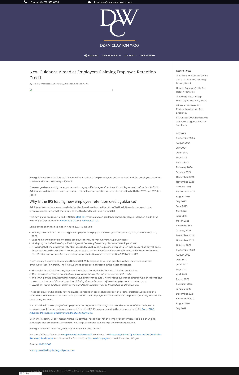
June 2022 (181, 264)
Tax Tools (129, 55)
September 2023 (185, 191)
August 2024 (183, 143)
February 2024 (184, 167)
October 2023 (183, 186)
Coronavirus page (98, 338)
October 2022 (183, 245)
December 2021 (184, 293)
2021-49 (80, 217)
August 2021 (183, 303)
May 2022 (181, 269)
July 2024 (181, 148)
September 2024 (185, 138)
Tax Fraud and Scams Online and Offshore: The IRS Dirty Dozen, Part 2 (192, 79)
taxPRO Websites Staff (44, 84)
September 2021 (185, 298)
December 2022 (185, 235)
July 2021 (181, 308)
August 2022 (183, 255)
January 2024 (183, 172)
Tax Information (109, 55)
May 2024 (181, 157)
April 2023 (181, 216)
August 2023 (183, 196)
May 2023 (181, 211)
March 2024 (182, 162)
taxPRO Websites (96, 371)
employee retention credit (77, 334)
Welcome (92, 55)
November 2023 (185, 182)
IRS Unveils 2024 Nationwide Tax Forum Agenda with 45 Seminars (192, 121)
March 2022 (182, 279)
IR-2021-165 (45, 344)
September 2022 (185, 250)
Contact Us (146, 55)
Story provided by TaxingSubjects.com (53, 350)
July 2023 (181, 201)
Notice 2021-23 (90, 220)
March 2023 (182, 220)
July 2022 (181, 259)
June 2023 (181, 206)
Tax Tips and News (79, 84)
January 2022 (183, 289)
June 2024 (182, 152)
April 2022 (181, 274)
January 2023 (183, 230)
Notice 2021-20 (68, 220)
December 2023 (185, 177)
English (25, 373)
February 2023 (184, 225)
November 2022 (185, 240)
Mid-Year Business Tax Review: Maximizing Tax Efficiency (189, 109)
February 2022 (184, 284)
